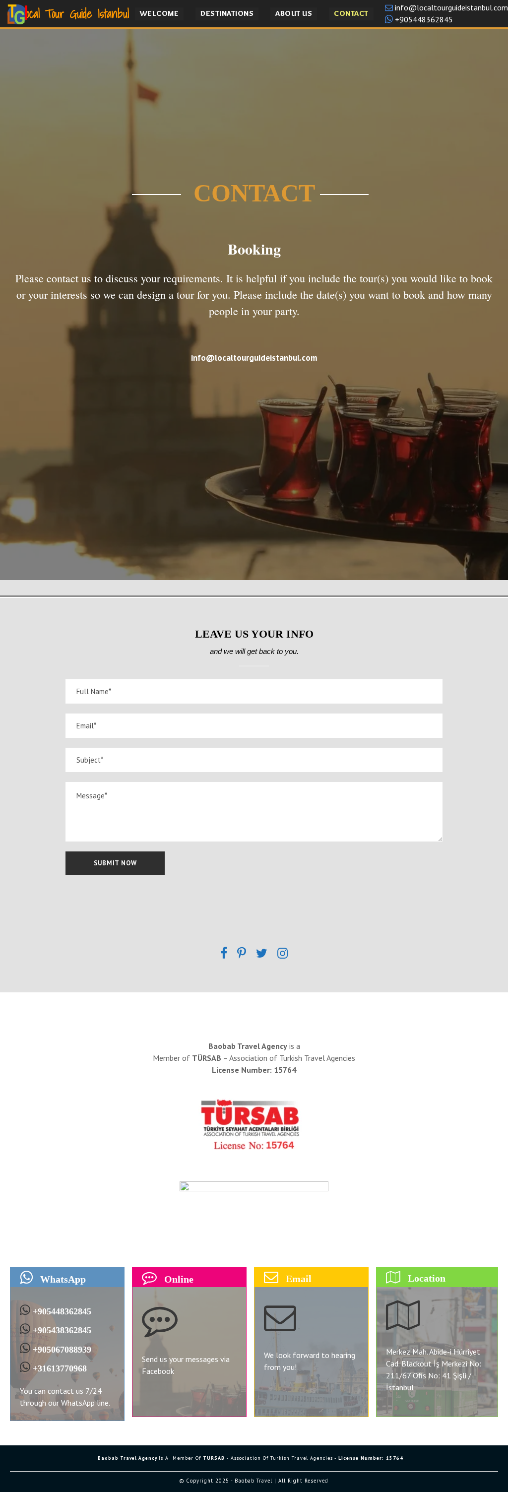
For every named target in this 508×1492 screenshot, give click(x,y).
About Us (293, 13)
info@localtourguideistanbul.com (450, 7)
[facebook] (223, 953)
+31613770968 (60, 1368)
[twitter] (261, 953)
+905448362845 (423, 19)
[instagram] (282, 953)
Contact (351, 13)
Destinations (227, 13)
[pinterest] (241, 953)
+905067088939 (62, 1349)
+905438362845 (62, 1330)
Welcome (159, 13)
